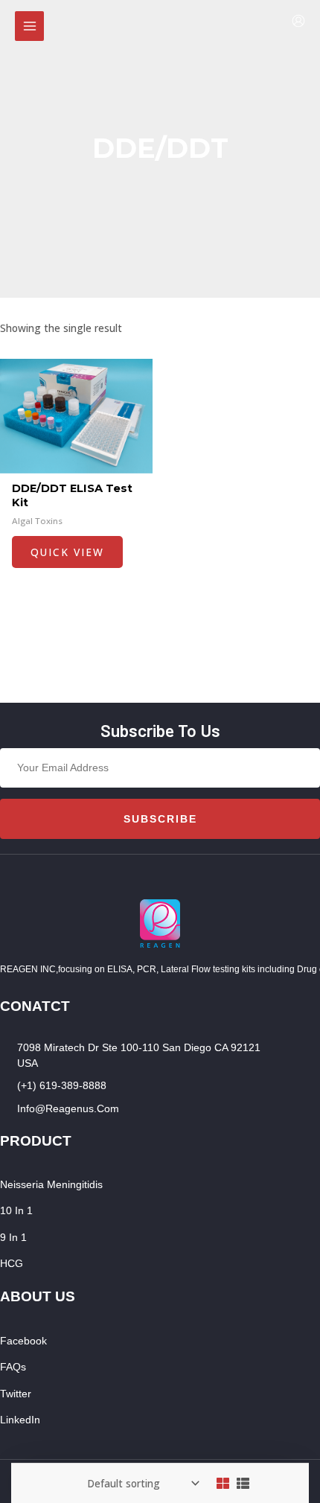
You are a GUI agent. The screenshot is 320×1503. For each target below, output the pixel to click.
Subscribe (160, 819)
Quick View (67, 552)
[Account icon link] (298, 21)
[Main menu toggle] (29, 25)
